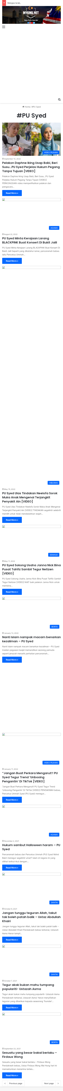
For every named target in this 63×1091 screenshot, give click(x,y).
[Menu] (3, 27)
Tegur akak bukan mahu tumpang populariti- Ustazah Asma (28, 987)
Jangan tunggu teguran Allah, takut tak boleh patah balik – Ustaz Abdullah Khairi (31, 917)
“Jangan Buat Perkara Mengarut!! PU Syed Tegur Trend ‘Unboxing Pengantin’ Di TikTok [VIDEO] (30, 777)
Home (27, 107)
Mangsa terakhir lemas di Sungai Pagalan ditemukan (31, 3)
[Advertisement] (31, 63)
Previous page (15, 1083)
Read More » (12, 193)
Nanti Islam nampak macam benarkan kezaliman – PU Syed (31, 639)
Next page (49, 1083)
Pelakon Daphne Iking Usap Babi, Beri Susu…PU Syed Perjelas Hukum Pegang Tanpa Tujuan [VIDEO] (31, 167)
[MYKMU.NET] (31, 15)
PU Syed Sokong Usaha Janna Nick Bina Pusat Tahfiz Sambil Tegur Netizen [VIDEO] (31, 569)
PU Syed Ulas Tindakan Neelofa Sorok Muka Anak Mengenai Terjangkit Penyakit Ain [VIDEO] (29, 497)
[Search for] (59, 99)
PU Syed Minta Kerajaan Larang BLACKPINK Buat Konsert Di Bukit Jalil (29, 240)
